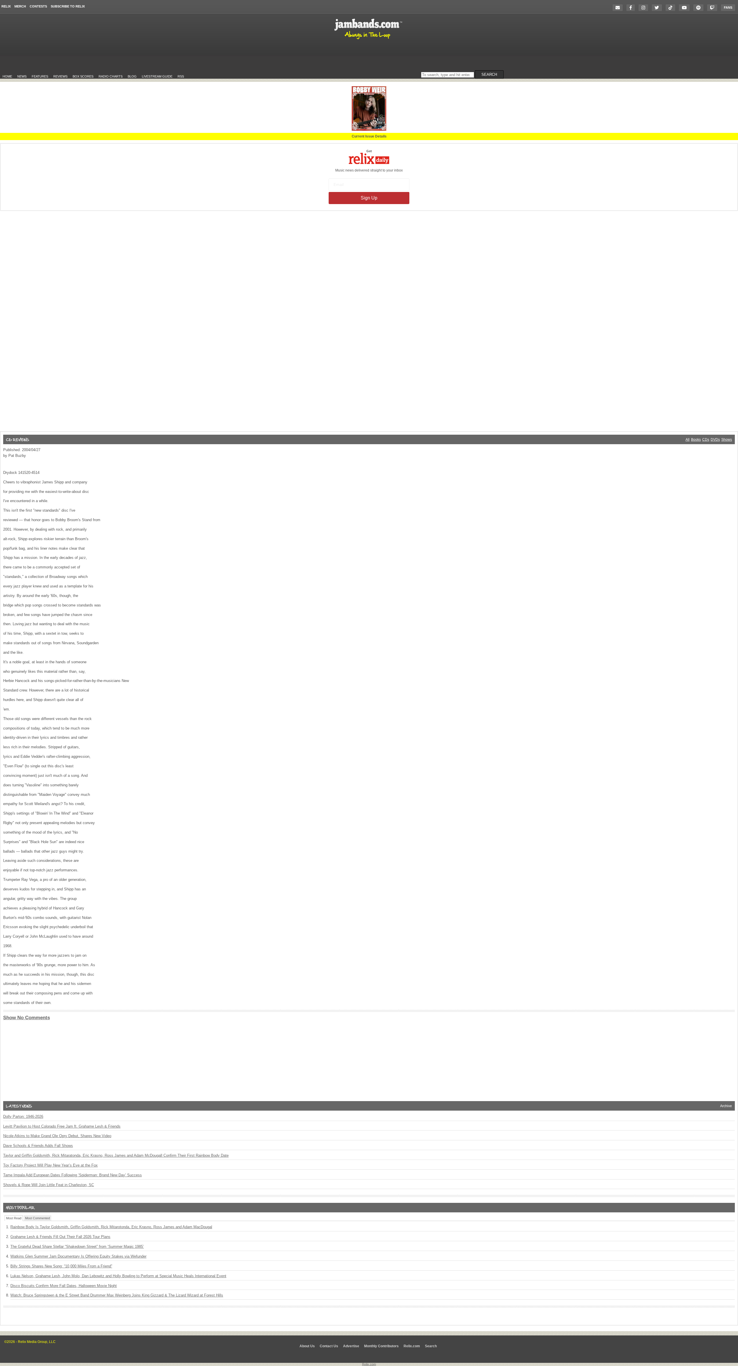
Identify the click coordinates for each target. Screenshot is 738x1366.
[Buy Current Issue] (369, 129)
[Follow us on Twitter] (658, 7)
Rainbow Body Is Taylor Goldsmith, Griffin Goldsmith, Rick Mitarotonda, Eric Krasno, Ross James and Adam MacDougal (111, 1227)
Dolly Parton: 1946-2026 (23, 1116)
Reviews (60, 76)
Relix (6, 6)
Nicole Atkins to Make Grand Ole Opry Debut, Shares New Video (57, 1136)
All (688, 440)
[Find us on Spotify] (699, 7)
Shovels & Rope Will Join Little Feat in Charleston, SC (48, 1185)
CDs (705, 440)
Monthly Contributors (381, 1346)
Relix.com (412, 1346)
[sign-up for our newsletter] (619, 7)
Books (696, 440)
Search (431, 1346)
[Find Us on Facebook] (632, 7)
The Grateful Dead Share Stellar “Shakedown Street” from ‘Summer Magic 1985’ (77, 1246)
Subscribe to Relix (68, 6)
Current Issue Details (369, 136)
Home (7, 76)
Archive (726, 1106)
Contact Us (329, 1346)
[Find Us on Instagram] (644, 7)
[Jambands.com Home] (369, 39)
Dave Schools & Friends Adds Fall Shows (38, 1145)
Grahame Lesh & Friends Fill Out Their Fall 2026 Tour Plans (60, 1237)
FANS (728, 7)
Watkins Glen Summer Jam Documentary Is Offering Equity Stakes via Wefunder (78, 1256)
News (22, 76)
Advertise (351, 1346)
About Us (307, 1346)
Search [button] (489, 74)
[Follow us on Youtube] (686, 7)
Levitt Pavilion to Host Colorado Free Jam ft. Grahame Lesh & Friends (62, 1126)
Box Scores (83, 76)
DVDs (715, 440)
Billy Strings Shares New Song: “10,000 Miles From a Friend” (61, 1266)
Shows (726, 440)
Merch (20, 6)
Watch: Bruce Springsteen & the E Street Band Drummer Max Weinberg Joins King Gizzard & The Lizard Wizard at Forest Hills (116, 1295)
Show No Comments (26, 1017)
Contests (38, 6)
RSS (181, 76)
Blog (132, 76)
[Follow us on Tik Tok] (672, 7)
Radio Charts (111, 76)
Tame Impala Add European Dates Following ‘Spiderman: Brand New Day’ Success (72, 1175)
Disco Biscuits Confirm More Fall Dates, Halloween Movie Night (63, 1286)
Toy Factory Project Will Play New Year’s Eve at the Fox (50, 1165)
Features (40, 76)
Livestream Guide (157, 76)
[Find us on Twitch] (713, 7)
